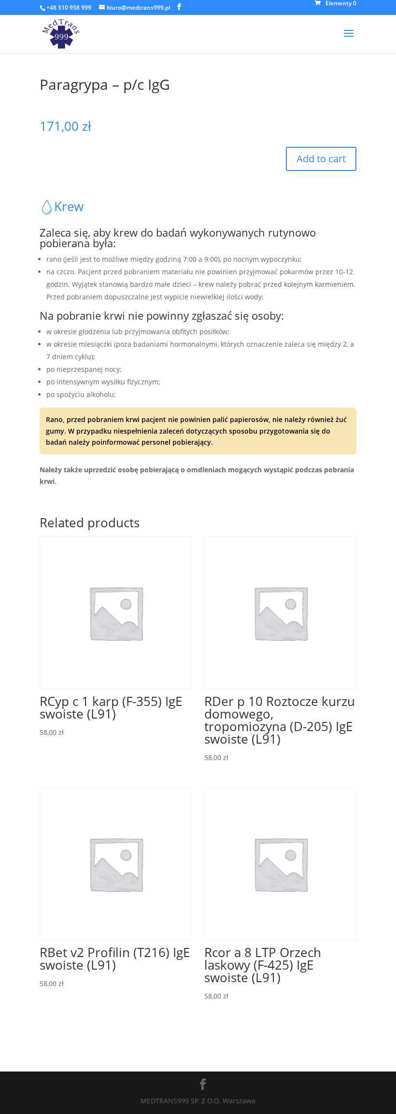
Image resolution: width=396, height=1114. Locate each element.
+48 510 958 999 (68, 7)
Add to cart (321, 158)
